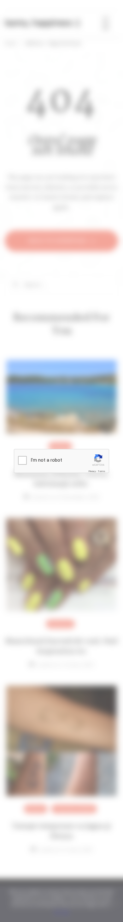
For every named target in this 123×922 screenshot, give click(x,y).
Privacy (92, 471)
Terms (101, 471)
